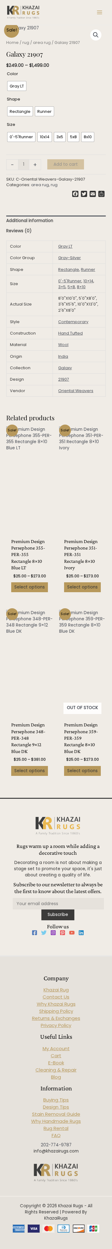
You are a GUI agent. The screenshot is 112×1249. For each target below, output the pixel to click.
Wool (63, 344)
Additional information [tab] (29, 221)
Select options (29, 587)
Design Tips (56, 1107)
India (63, 356)
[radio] (16, 86)
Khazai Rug (56, 989)
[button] (95, 35)
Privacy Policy (56, 1025)
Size (11, 124)
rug (25, 42)
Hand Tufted (70, 333)
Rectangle (68, 269)
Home (12, 42)
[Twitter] (44, 932)
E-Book (56, 1062)
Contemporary (73, 321)
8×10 (81, 286)
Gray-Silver (69, 257)
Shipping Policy (56, 1011)
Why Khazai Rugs (56, 1004)
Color (12, 74)
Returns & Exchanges (56, 1018)
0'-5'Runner (70, 281)
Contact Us (56, 997)
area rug (42, 42)
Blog (56, 1077)
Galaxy (65, 367)
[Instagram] (53, 932)
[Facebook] (34, 932)
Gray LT (65, 246)
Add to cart (66, 164)
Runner (88, 269)
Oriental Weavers (75, 390)
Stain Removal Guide (56, 1114)
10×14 (88, 281)
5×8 (71, 286)
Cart (56, 1055)
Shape (13, 99)
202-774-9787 (56, 1145)
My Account (56, 1048)
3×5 (62, 286)
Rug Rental (56, 1128)
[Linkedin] (81, 932)
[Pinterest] (62, 932)
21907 (63, 379)
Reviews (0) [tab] (19, 231)
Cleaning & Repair (56, 1070)
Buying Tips (56, 1100)
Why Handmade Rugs (56, 1121)
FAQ (56, 1135)
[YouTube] (72, 932)
